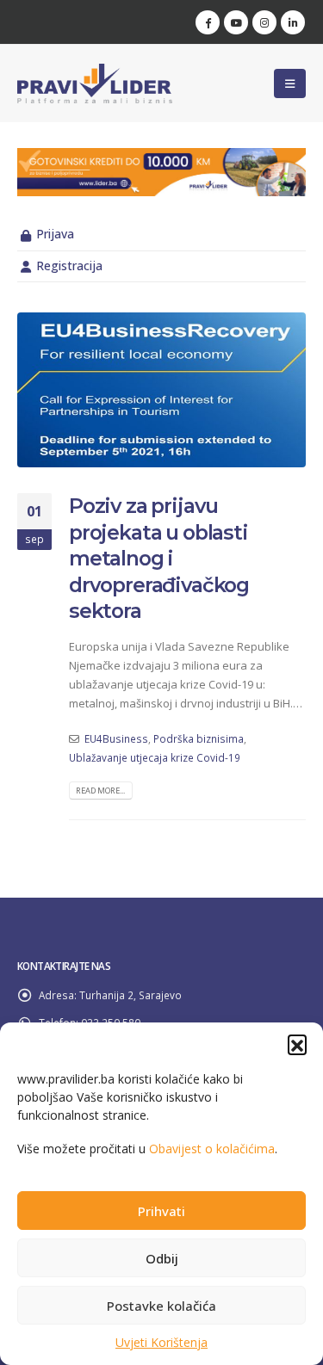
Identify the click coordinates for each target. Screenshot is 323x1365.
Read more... (100, 790)
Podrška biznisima (198, 738)
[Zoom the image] (161, 157)
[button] (297, 1044)
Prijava (55, 233)
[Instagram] (264, 22)
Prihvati (161, 1211)
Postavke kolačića (161, 1305)
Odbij (162, 1258)
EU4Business (116, 738)
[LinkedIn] (293, 22)
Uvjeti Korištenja (161, 1342)
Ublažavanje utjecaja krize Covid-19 (154, 757)
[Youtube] (236, 22)
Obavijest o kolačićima (212, 1148)
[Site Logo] (94, 83)
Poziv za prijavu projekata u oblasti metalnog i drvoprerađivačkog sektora (159, 558)
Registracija (69, 265)
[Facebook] (208, 22)
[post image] (161, 390)
